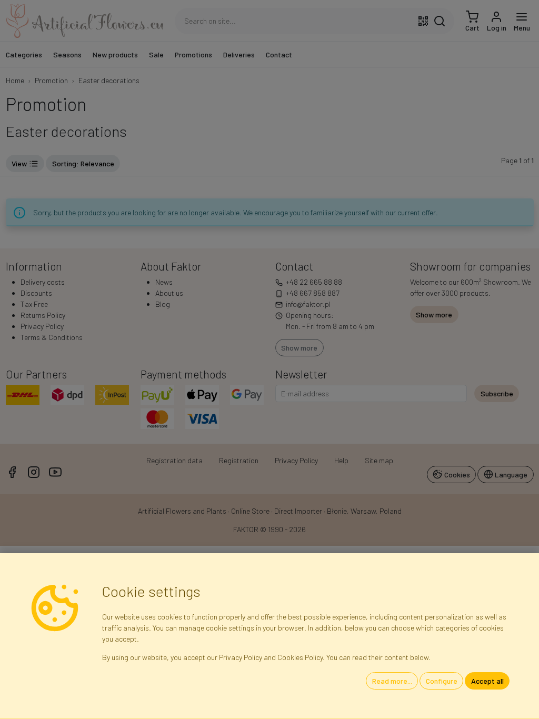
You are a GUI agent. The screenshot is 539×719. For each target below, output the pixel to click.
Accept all (487, 680)
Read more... (392, 680)
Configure (441, 680)
